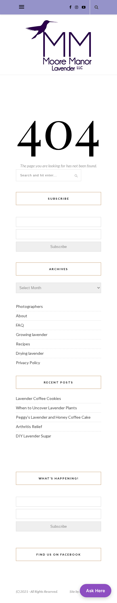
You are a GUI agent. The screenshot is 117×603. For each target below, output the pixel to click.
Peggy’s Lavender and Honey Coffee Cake (53, 417)
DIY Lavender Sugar (33, 435)
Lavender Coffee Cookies (38, 398)
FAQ (20, 325)
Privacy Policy (28, 362)
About (21, 315)
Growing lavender (31, 334)
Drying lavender (30, 353)
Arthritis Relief (29, 426)
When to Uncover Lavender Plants (46, 407)
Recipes (23, 343)
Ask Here (95, 590)
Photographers (29, 306)
